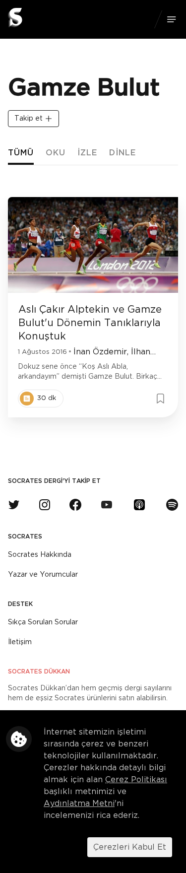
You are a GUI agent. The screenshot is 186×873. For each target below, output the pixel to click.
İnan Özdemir (100, 352)
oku (55, 153)
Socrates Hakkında (39, 554)
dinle (122, 153)
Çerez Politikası (136, 780)
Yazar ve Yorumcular (43, 574)
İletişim (20, 642)
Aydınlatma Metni (79, 803)
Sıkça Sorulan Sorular (43, 622)
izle (87, 153)
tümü (21, 153)
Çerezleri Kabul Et (129, 847)
